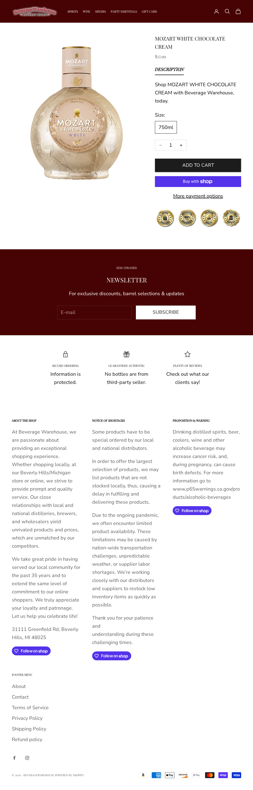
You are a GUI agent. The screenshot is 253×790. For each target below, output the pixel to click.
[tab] (169, 70)
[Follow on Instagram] (27, 757)
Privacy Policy (27, 718)
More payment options (198, 196)
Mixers (100, 11)
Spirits (72, 11)
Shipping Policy (29, 729)
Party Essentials (124, 11)
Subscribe (166, 312)
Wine (86, 11)
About (19, 686)
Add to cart (198, 165)
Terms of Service (30, 707)
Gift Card (149, 11)
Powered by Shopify (69, 775)
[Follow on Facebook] (14, 757)
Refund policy (27, 739)
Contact (20, 697)
